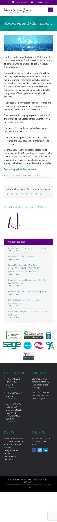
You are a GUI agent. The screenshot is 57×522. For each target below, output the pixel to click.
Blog (38, 175)
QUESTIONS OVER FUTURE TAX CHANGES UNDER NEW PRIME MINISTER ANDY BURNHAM (23, 268)
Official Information (13, 485)
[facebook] (34, 450)
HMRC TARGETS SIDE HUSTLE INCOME (27, 248)
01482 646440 (42, 392)
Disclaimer (47, 485)
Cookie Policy (36, 485)
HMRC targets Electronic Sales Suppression (28, 291)
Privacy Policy (26, 485)
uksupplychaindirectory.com (22, 169)
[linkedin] (45, 450)
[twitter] (40, 450)
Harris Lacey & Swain (13, 175)
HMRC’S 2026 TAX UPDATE (21, 256)
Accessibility (28, 487)
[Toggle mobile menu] (50, 10)
